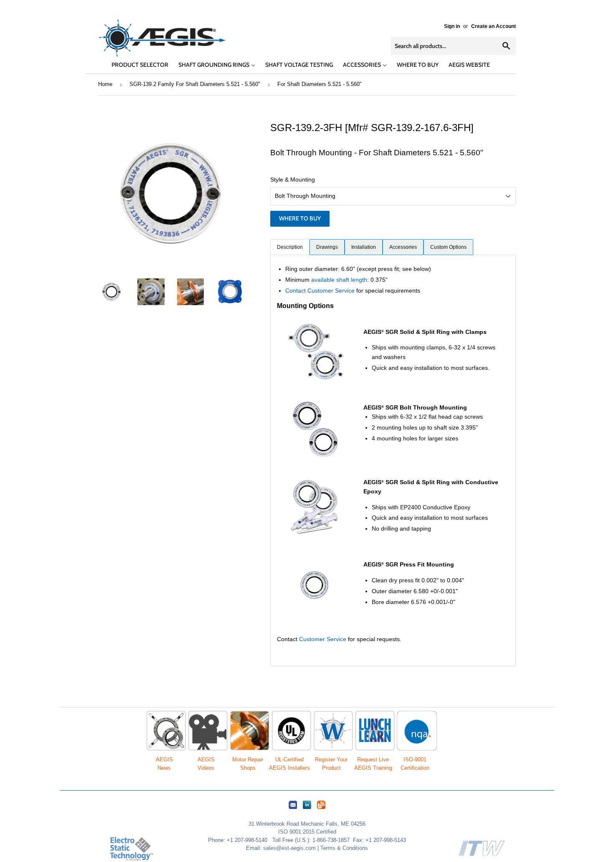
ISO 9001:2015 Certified (307, 832)
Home (105, 84)
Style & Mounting (292, 179)
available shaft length (339, 279)
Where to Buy (300, 218)
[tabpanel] (393, 460)
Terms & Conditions (344, 848)
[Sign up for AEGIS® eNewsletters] (293, 809)
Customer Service (322, 639)
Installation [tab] (363, 247)
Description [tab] (290, 247)
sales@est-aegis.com (289, 848)
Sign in (452, 26)
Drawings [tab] (327, 247)
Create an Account (493, 26)
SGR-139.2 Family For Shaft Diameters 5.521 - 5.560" (194, 84)
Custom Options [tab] (448, 247)
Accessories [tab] (403, 247)
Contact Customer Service (320, 290)
